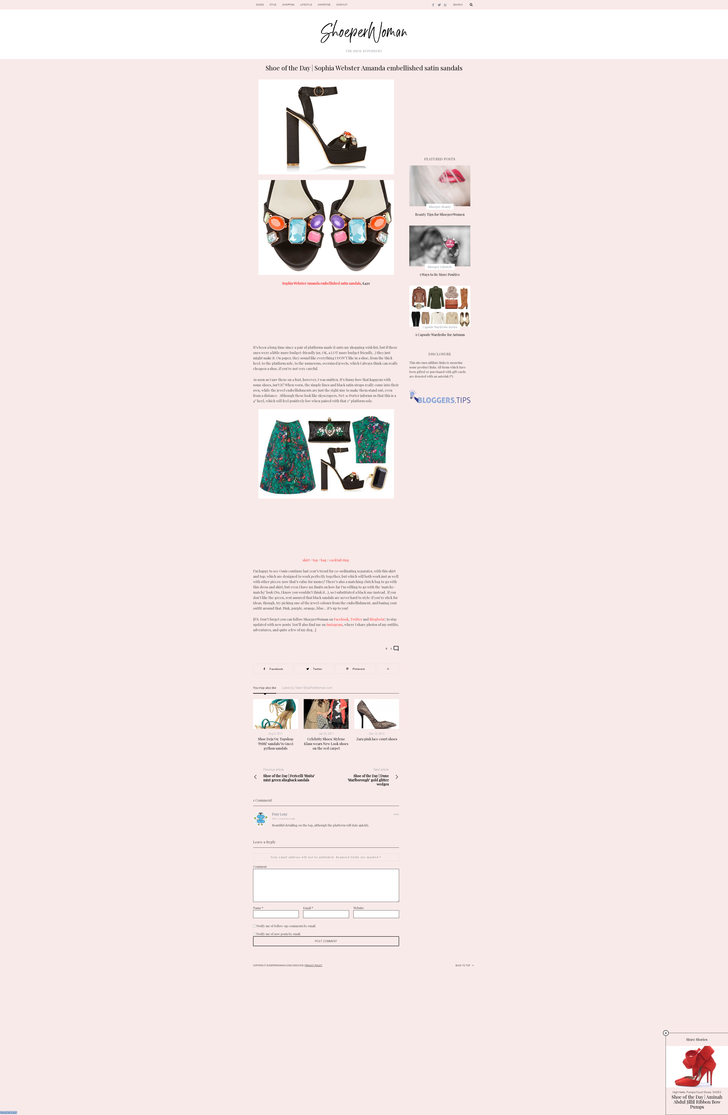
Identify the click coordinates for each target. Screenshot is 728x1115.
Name (258, 908)
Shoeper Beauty (440, 207)
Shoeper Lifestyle (440, 267)
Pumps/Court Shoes (698, 1092)
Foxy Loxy (279, 814)
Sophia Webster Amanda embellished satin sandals (321, 283)
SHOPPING (288, 4)
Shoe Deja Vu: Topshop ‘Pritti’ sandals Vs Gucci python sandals (275, 744)
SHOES (260, 4)
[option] (275, 725)
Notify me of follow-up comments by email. (286, 926)
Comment (260, 867)
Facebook (341, 619)
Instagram (334, 624)
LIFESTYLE (306, 4)
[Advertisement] (326, 318)
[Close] (666, 1033)
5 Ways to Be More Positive (440, 274)
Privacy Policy (313, 965)
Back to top (463, 965)
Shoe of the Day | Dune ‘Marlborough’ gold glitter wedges (368, 777)
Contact (342, 4)
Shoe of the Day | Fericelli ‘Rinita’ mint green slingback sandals (289, 775)
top (315, 560)
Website (358, 908)
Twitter (356, 619)
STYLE (273, 4)
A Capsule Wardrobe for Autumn (440, 334)
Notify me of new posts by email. (278, 934)
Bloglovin (376, 619)
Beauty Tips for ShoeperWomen (440, 214)
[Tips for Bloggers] (439, 409)
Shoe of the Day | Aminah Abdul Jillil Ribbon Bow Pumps (697, 1102)
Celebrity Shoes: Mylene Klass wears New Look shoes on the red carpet (326, 744)
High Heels (679, 1092)
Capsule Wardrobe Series (440, 327)
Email (308, 908)
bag (323, 560)
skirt (306, 560)
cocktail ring (339, 560)
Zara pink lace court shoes (376, 739)
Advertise (324, 4)
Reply (396, 814)
